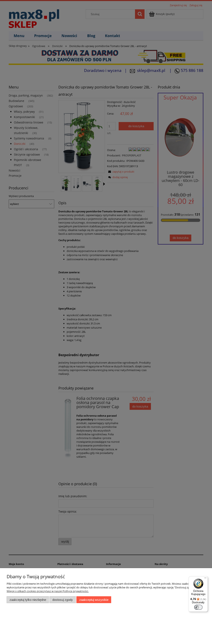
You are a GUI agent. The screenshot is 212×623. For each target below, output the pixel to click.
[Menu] (205, 578)
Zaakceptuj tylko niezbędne (28, 599)
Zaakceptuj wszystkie (93, 599)
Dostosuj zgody (62, 599)
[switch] (198, 607)
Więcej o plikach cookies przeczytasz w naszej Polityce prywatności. (48, 591)
